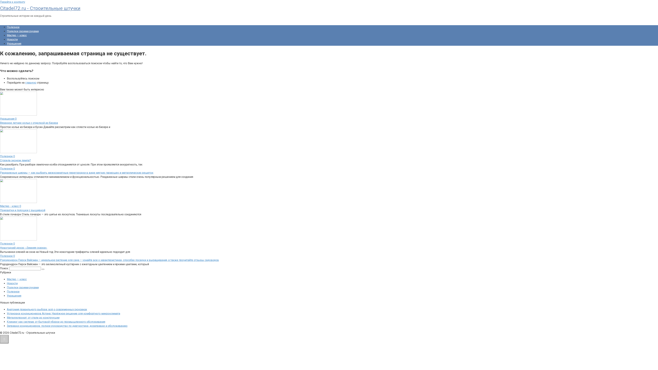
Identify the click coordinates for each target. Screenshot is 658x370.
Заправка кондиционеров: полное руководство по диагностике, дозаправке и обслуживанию (67, 326)
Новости (12, 39)
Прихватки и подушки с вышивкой (22, 210)
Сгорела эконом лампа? (15, 160)
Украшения (14, 43)
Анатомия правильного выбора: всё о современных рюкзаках (47, 309)
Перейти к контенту (12, 2)
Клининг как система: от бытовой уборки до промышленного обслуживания (56, 321)
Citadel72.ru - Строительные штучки (40, 8)
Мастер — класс (17, 35)
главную (30, 82)
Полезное (13, 27)
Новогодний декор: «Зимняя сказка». (23, 247)
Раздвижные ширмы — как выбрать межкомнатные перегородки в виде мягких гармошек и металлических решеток (76, 172)
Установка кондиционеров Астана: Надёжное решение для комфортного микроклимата (63, 313)
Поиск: (4, 268)
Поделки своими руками (23, 31)
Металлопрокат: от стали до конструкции (33, 317)
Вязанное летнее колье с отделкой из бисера (29, 123)
